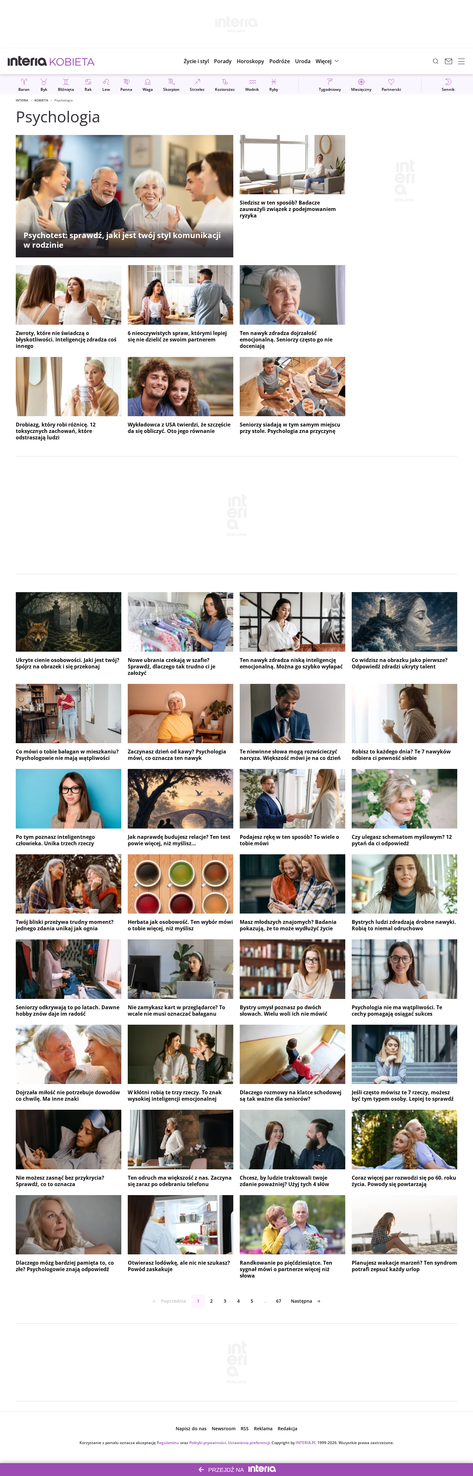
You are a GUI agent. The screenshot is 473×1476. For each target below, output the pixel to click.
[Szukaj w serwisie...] (435, 61)
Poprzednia (173, 1301)
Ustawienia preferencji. (249, 1442)
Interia (22, 100)
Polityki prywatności (207, 1442)
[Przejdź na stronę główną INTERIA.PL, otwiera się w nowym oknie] (27, 61)
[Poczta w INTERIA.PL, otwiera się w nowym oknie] (448, 61)
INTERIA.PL (306, 1442)
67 (278, 1301)
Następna (301, 1301)
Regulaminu (168, 1442)
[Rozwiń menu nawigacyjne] (461, 61)
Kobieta (41, 100)
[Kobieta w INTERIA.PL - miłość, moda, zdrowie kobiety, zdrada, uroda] (72, 61)
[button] (250, 61)
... (265, 1301)
